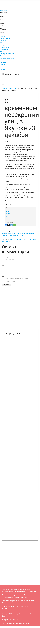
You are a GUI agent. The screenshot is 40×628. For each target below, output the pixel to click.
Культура (3, 45)
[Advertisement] (20, 307)
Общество (3, 43)
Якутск (2, 69)
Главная (3, 36)
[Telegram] (11, 225)
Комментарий (5, 257)
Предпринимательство (7, 54)
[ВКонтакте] (6, 225)
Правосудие (4, 49)
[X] (8, 225)
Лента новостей (5, 38)
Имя (3, 265)
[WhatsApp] (14, 225)
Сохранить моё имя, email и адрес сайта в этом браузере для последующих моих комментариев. (21, 276)
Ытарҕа (2, 65)
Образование (4, 47)
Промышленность (6, 56)
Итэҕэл (2, 67)
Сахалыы (3, 62)
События (3, 40)
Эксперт (2, 60)
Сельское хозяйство (7, 58)
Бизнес (2, 51)
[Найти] (3, 84)
